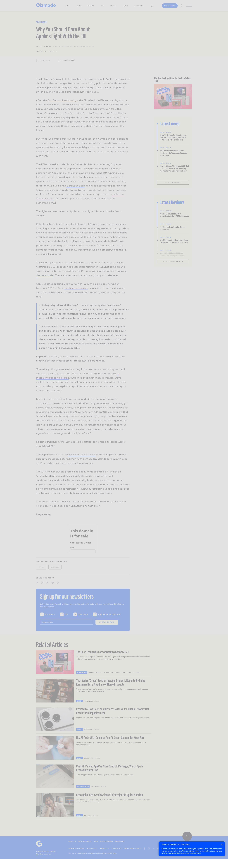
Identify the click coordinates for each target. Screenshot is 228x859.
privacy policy (194, 851)
